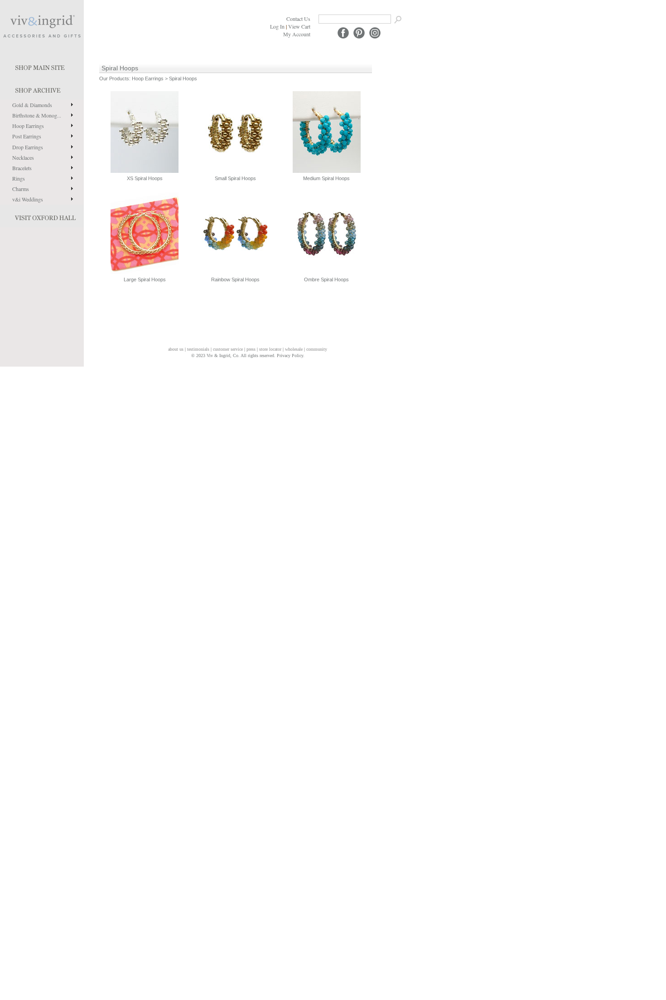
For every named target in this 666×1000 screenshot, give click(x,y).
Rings (18, 178)
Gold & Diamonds (32, 104)
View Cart (299, 26)
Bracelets (22, 168)
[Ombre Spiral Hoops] (326, 232)
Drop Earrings (27, 147)
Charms (20, 188)
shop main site (42, 65)
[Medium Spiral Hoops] (326, 131)
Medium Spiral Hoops (326, 178)
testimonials (198, 349)
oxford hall (42, 216)
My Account (296, 34)
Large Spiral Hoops (145, 279)
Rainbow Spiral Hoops (235, 279)
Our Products (114, 78)
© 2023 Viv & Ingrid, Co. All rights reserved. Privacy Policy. (247, 355)
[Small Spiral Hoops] (235, 131)
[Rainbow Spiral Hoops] (235, 232)
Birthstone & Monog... (36, 115)
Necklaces (23, 157)
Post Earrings (26, 136)
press (251, 349)
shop (42, 88)
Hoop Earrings (28, 125)
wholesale (294, 349)
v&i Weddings (27, 199)
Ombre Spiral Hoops (326, 279)
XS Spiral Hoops (145, 178)
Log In (277, 26)
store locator (270, 349)
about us (175, 349)
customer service (228, 349)
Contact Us (298, 18)
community (316, 349)
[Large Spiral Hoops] (144, 232)
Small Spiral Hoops (235, 178)
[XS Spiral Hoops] (144, 131)
